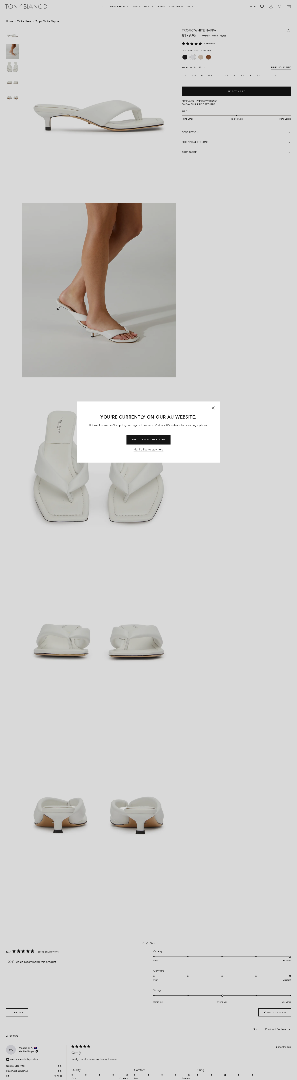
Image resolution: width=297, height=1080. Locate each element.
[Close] (213, 407)
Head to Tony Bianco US (149, 439)
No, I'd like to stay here (148, 449)
